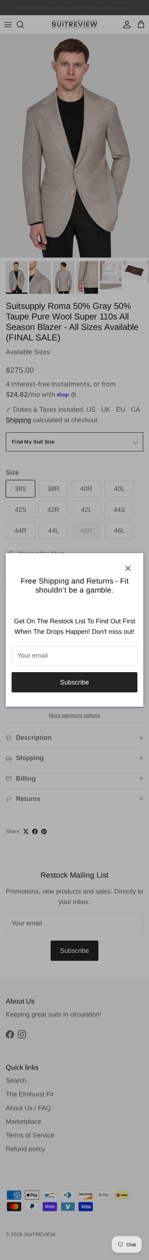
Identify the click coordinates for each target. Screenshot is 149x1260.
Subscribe (74, 682)
